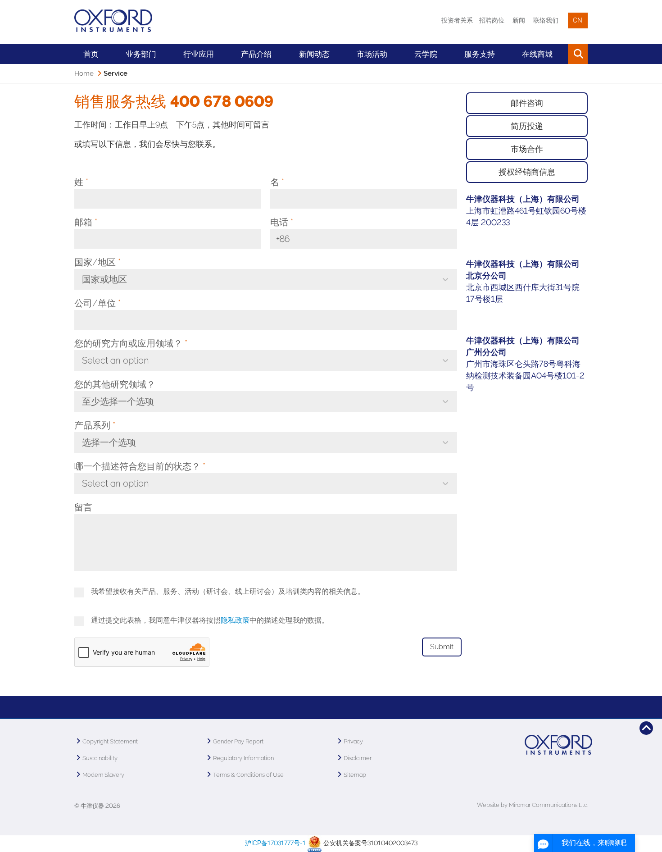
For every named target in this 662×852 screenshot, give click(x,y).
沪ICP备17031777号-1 (275, 843)
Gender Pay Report (238, 741)
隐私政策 (235, 620)
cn (577, 20)
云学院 (425, 54)
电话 (281, 222)
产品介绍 (256, 54)
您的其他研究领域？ (114, 384)
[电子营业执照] (315, 843)
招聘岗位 (491, 20)
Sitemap (355, 774)
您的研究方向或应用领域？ (130, 343)
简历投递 (527, 126)
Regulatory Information (243, 758)
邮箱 (85, 222)
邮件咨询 (527, 103)
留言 (83, 507)
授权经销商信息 (527, 172)
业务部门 (141, 54)
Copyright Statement (110, 741)
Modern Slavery (103, 774)
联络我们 (545, 20)
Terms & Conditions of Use (248, 774)
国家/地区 (97, 262)
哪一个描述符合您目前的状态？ (139, 466)
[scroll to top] (646, 728)
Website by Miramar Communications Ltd (532, 805)
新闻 (518, 20)
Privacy (353, 741)
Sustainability (100, 758)
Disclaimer (358, 758)
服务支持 (479, 54)
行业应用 (198, 54)
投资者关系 (457, 20)
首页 (91, 54)
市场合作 (527, 149)
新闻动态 (314, 54)
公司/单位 (97, 303)
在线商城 (537, 54)
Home (84, 73)
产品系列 (94, 425)
